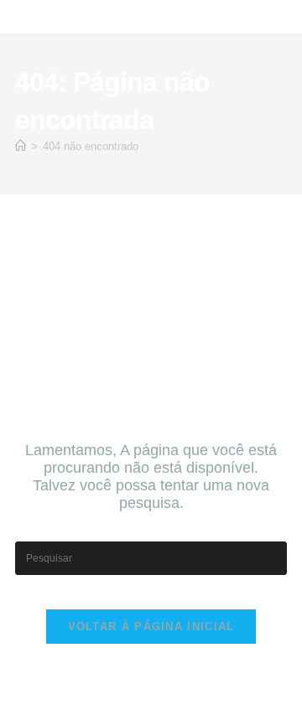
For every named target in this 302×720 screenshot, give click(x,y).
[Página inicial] (20, 146)
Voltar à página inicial (151, 626)
